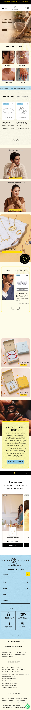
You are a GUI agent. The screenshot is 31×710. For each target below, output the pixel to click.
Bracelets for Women (7, 700)
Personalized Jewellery (8, 674)
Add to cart (12, 545)
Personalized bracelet (7, 652)
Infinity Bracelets (13, 703)
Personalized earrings (20, 652)
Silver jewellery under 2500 (9, 685)
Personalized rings (20, 654)
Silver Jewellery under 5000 (9, 683)
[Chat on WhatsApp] (27, 706)
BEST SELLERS (8, 96)
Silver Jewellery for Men (8, 681)
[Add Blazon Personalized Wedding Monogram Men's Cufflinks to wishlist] (27, 275)
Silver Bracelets (15, 667)
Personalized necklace (7, 654)
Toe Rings (4, 703)
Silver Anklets (15, 672)
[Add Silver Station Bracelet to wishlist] (13, 104)
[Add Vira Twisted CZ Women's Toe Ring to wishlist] (27, 104)
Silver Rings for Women (8, 698)
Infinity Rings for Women (19, 707)
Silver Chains (15, 669)
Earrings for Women (20, 700)
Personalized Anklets (7, 656)
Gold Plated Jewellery (21, 674)
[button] (2, 39)
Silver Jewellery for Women (9, 678)
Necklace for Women (21, 698)
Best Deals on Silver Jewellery (10, 687)
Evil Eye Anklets (7, 705)
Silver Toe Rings (6, 672)
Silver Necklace (6, 669)
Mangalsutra (16, 705)
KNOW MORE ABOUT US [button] (15, 461)
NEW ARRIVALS (22, 96)
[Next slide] (18, 308)
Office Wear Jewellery (8, 676)
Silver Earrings (5, 667)
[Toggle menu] (3, 8)
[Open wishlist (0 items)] (25, 8)
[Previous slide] (13, 308)
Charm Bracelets (6, 707)
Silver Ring (23, 669)
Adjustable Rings (24, 703)
